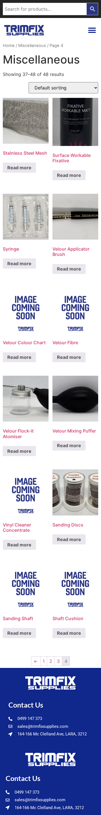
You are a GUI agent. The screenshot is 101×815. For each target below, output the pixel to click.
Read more (19, 167)
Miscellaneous (32, 45)
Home (9, 45)
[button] (92, 30)
